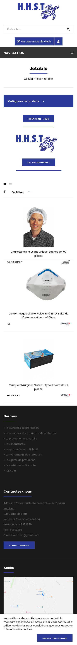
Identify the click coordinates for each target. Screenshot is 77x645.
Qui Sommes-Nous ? (38, 162)
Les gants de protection (20, 460)
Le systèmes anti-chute (21, 465)
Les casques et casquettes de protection (31, 433)
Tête (38, 79)
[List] (10, 184)
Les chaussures (15, 444)
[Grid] (5, 184)
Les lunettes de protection (22, 428)
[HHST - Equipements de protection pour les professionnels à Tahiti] (39, 19)
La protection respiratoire (21, 438)
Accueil (28, 79)
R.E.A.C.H (11, 470)
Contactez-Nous (38, 118)
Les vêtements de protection (24, 454)
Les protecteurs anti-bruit (22, 449)
